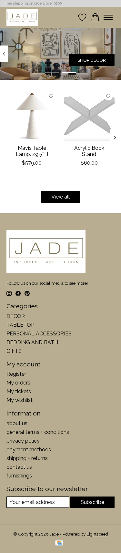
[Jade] (22, 17)
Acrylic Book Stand (89, 151)
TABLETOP (20, 325)
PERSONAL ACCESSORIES (39, 334)
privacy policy (23, 441)
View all (60, 197)
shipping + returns (27, 458)
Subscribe (92, 502)
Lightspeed (97, 534)
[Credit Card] (59, 543)
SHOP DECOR (91, 60)
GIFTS (14, 351)
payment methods (28, 449)
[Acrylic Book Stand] (89, 115)
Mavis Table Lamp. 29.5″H (32, 151)
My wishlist (19, 400)
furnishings (19, 476)
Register (16, 374)
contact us (19, 467)
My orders (18, 383)
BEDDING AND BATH (32, 342)
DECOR (15, 316)
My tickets (18, 391)
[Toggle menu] (108, 17)
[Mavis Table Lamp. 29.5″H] (31, 115)
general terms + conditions (37, 432)
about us (16, 423)
